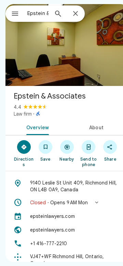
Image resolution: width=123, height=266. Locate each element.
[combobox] (38, 13)
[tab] (36, 127)
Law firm (23, 114)
